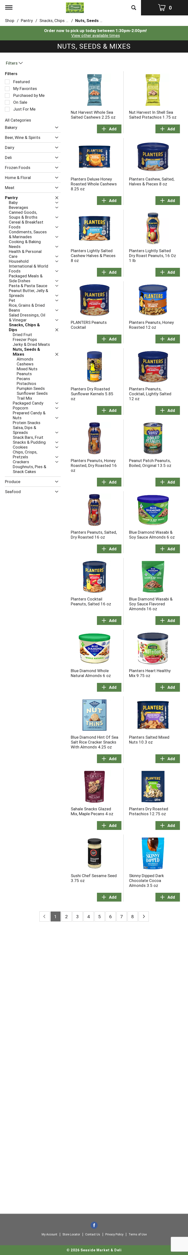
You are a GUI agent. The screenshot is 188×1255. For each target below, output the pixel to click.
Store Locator (71, 1234)
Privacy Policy (114, 1234)
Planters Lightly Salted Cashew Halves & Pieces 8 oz (93, 255)
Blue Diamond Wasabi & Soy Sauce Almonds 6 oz (152, 535)
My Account (49, 1234)
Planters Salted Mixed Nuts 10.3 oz (149, 740)
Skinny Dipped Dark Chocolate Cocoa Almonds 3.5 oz (146, 880)
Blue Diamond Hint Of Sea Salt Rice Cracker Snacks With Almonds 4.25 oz (94, 742)
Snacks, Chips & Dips (58, 20)
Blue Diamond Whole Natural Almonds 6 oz (91, 673)
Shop (9, 20)
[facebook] (94, 1226)
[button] (55, 127)
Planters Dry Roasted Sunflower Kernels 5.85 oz (92, 393)
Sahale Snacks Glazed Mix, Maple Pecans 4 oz (92, 811)
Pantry (27, 20)
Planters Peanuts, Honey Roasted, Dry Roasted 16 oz (94, 465)
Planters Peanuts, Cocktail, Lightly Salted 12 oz (150, 393)
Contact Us (92, 1234)
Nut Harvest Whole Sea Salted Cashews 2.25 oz (93, 115)
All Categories (18, 120)
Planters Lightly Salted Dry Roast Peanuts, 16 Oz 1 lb (152, 255)
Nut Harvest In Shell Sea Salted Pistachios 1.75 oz (152, 115)
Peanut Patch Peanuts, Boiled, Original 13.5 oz (150, 463)
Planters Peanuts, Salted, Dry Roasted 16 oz (94, 535)
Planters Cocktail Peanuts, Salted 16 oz (91, 601)
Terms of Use (138, 1234)
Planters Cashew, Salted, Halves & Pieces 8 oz (151, 181)
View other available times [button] (95, 35)
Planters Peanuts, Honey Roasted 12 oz (151, 325)
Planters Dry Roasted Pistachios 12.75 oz (148, 811)
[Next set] (144, 916)
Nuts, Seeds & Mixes (95, 20)
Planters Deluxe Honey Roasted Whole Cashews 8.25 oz (94, 184)
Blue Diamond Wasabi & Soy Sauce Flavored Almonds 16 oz (151, 604)
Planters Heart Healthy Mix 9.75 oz (150, 673)
